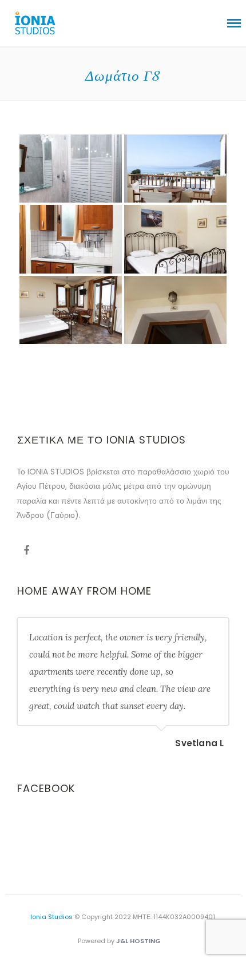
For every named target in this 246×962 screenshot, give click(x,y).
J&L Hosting (138, 940)
